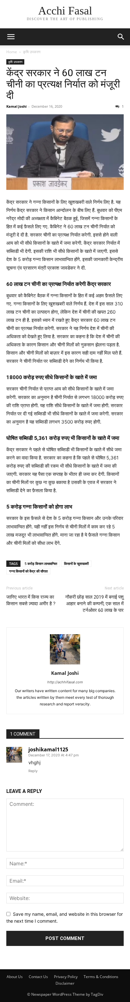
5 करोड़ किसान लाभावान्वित (41, 563)
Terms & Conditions (101, 976)
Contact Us (38, 976)
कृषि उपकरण (31, 51)
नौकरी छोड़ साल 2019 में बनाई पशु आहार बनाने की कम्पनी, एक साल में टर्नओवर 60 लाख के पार (94, 603)
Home (11, 51)
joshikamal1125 (48, 749)
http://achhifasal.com (65, 682)
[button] (11, 36)
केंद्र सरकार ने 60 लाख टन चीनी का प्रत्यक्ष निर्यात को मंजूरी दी (63, 84)
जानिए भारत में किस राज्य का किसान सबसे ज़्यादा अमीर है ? (31, 600)
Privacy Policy (66, 976)
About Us (15, 976)
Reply (33, 771)
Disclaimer (65, 983)
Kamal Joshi (16, 106)
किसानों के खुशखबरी (76, 563)
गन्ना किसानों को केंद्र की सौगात (28, 571)
